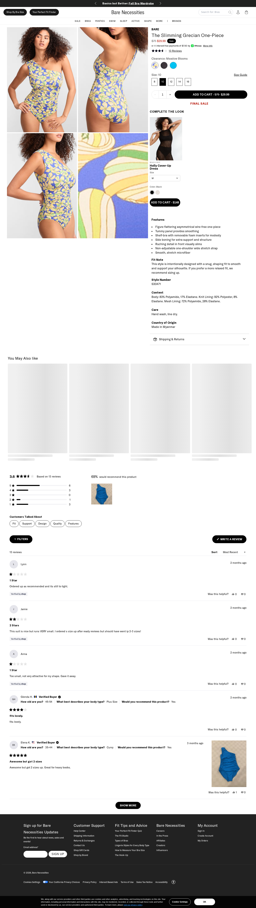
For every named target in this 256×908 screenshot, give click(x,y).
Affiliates (160, 840)
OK (204, 902)
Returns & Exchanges (84, 840)
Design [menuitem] (42, 523)
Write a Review (233, 540)
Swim (112, 21)
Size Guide (240, 75)
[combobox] (165, 178)
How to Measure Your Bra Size (130, 850)
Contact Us (79, 845)
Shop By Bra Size (15, 12)
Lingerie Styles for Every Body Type (132, 845)
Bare (155, 29)
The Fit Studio (121, 835)
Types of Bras (121, 840)
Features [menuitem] (73, 523)
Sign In (201, 830)
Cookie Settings (180, 902)
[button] (247, 12)
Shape (148, 21)
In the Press (162, 835)
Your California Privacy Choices (64, 882)
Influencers (162, 850)
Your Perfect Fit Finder (44, 12)
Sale (77, 21)
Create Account (205, 835)
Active (135, 21)
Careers (160, 830)
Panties (100, 21)
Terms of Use (127, 882)
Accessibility (161, 882)
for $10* (128, 3)
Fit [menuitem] (14, 523)
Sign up (58, 854)
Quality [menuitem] (57, 523)
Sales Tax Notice (144, 882)
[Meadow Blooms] (155, 68)
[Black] (164, 68)
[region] (102, 494)
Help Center (80, 830)
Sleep (123, 21)
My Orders (203, 840)
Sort (214, 552)
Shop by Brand (81, 855)
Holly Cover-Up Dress (160, 167)
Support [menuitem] (27, 523)
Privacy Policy (89, 882)
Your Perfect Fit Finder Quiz (128, 830)
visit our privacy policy (133, 905)
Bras (88, 21)
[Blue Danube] (173, 68)
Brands (176, 21)
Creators (160, 845)
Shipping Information (84, 835)
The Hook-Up (121, 855)
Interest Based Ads (108, 882)
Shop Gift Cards (81, 850)
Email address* (31, 847)
